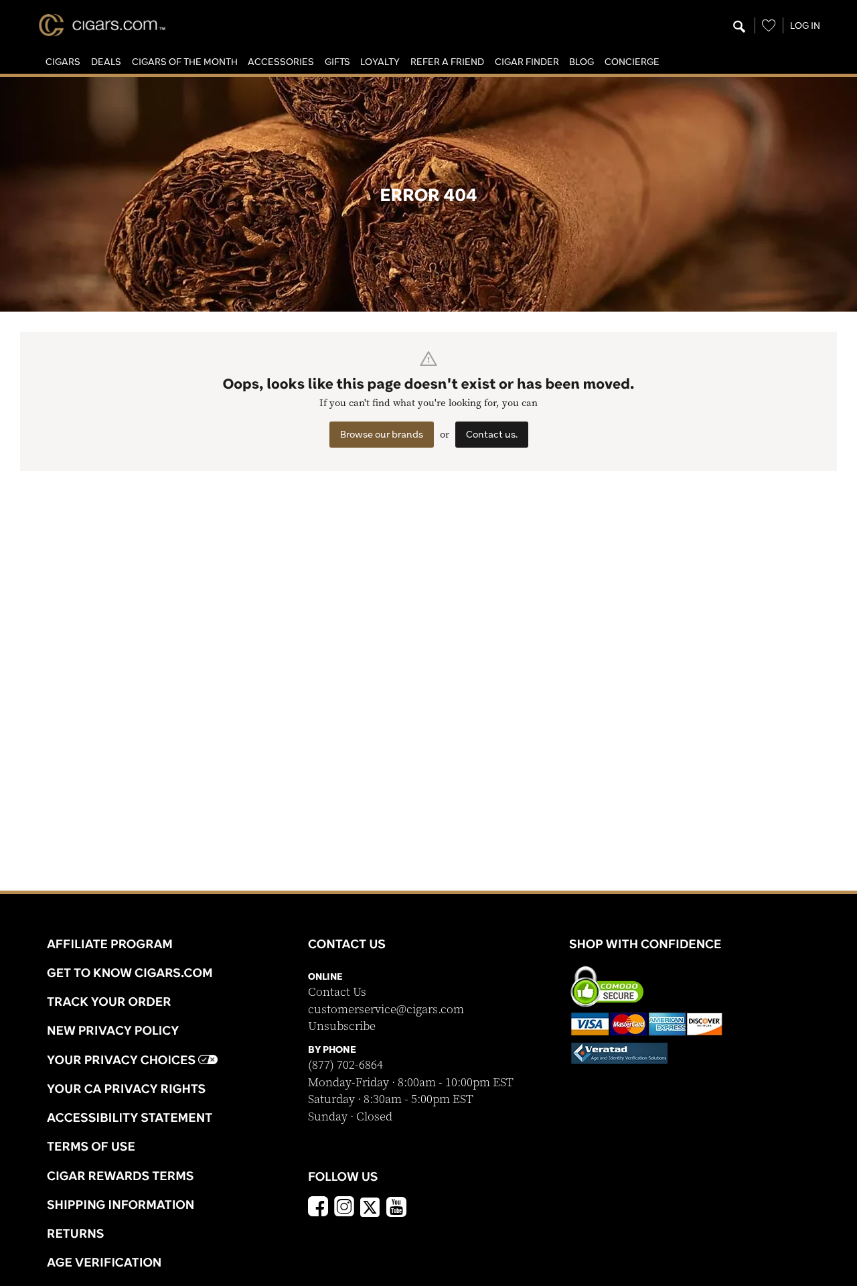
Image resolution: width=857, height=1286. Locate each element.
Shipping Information (120, 1204)
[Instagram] (344, 1208)
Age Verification (104, 1262)
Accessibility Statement (129, 1117)
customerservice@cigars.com (386, 1009)
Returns (75, 1233)
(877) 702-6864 (345, 1065)
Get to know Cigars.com (130, 972)
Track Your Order (109, 1001)
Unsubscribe (342, 1026)
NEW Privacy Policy (113, 1030)
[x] (370, 1206)
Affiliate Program (110, 944)
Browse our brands (381, 434)
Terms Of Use (91, 1146)
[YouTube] (396, 1208)
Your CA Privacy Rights (126, 1088)
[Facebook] (318, 1208)
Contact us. (492, 434)
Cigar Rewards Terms (120, 1175)
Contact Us (337, 992)
